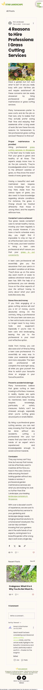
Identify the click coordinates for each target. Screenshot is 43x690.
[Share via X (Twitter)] (14, 546)
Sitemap (21, 682)
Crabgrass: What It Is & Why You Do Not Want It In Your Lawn (20, 587)
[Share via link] (25, 546)
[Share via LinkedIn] (20, 546)
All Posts (10, 11)
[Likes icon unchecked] (14, 660)
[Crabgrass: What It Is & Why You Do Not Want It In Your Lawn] (21, 573)
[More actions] (33, 23)
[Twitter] (24, 678)
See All (32, 561)
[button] (39, 5)
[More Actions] (33, 627)
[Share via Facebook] (9, 546)
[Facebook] (19, 678)
